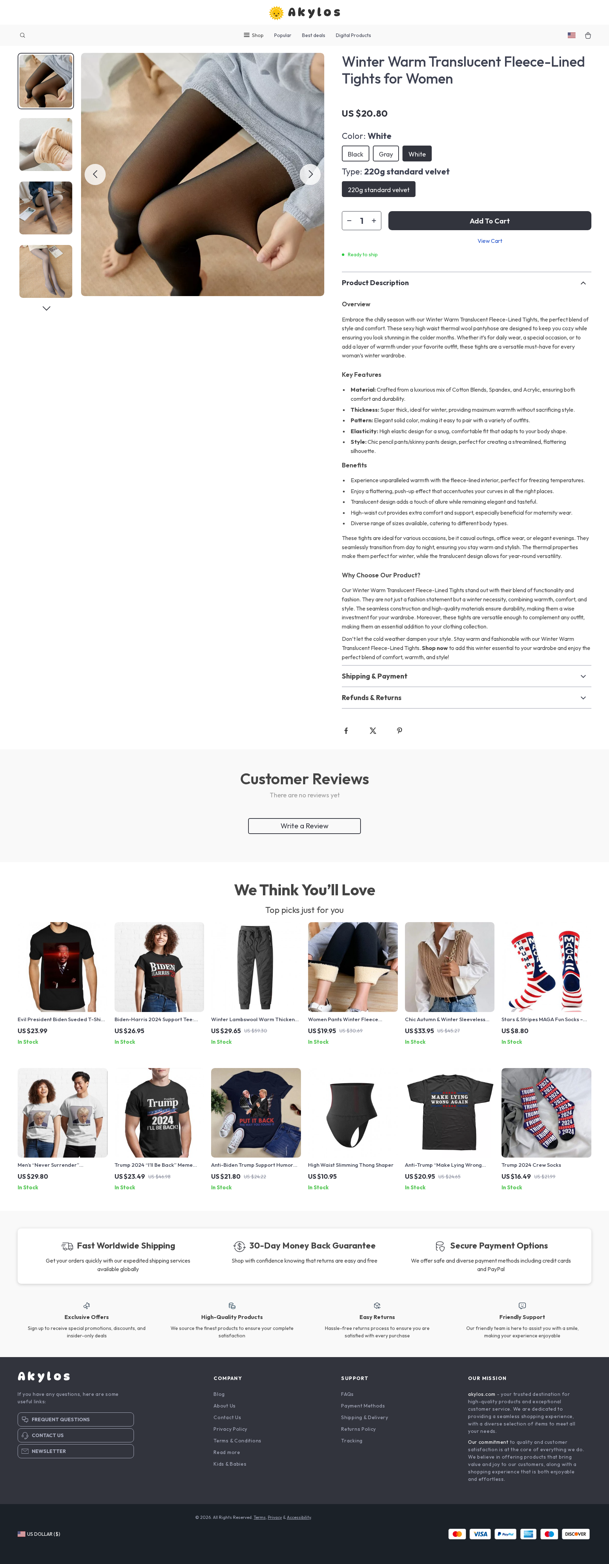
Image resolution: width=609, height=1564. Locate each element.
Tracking (352, 1440)
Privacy (275, 1517)
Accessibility (299, 1517)
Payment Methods (363, 1406)
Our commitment (488, 1442)
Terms (260, 1517)
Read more (227, 1452)
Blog (219, 1394)
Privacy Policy (230, 1429)
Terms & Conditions (238, 1440)
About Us (225, 1406)
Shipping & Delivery (364, 1417)
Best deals (313, 35)
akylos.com (482, 1394)
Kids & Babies (230, 1464)
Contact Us (227, 1417)
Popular (282, 35)
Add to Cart (490, 220)
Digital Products (353, 35)
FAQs (347, 1394)
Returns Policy (358, 1429)
